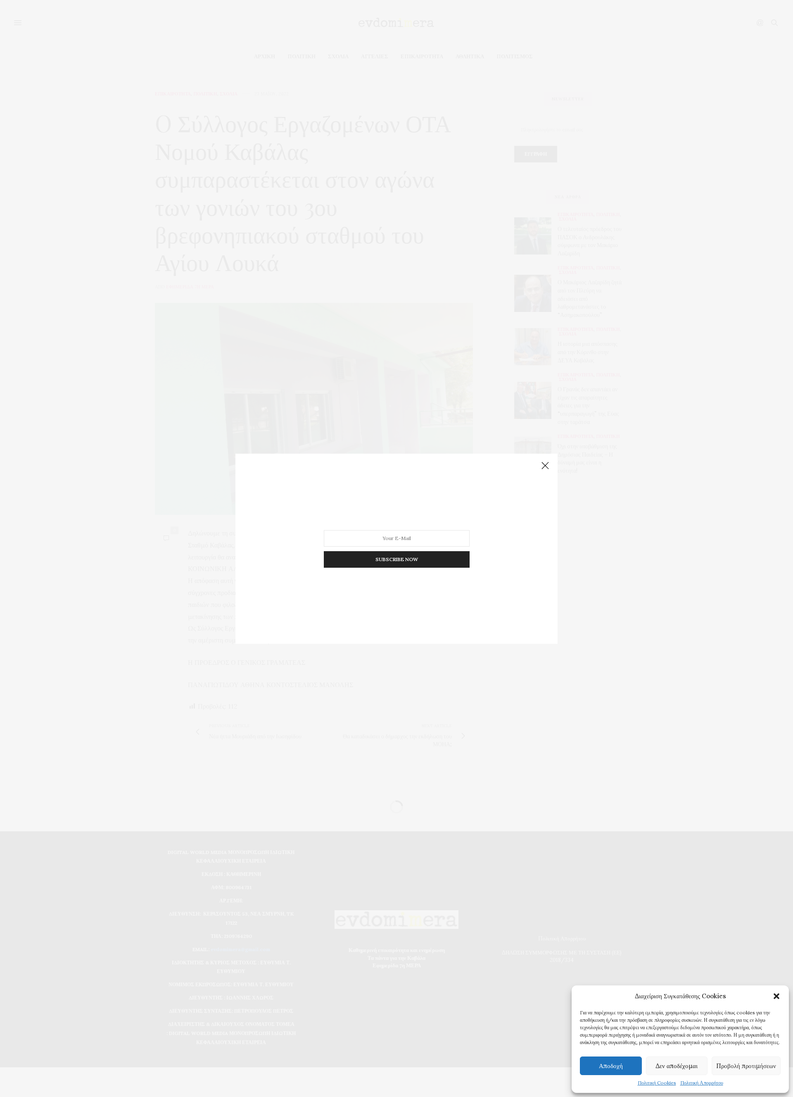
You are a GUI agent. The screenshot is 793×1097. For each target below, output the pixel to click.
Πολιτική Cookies (657, 1083)
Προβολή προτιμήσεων (746, 1066)
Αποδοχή (611, 1066)
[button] (776, 996)
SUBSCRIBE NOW (396, 559)
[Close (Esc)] (545, 466)
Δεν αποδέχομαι (676, 1066)
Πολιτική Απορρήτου (701, 1083)
